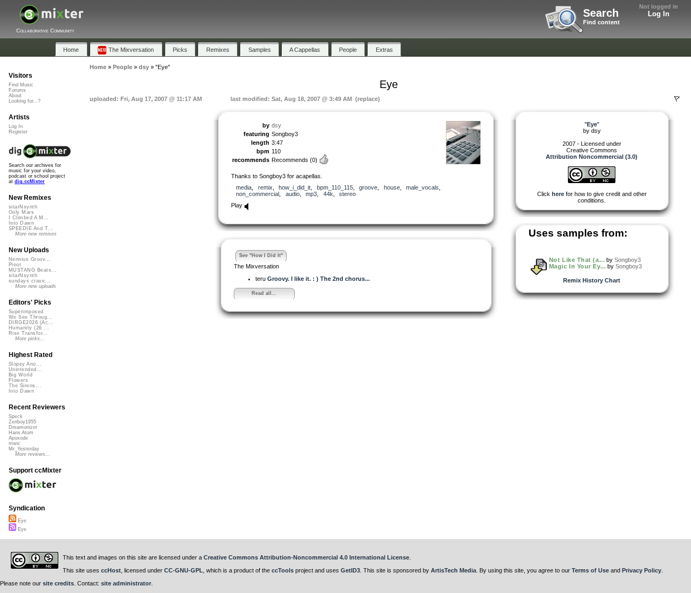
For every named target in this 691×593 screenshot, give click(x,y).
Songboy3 (627, 260)
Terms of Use (590, 570)
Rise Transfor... (28, 333)
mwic (15, 443)
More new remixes (36, 234)
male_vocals (422, 187)
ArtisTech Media (453, 570)
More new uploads (35, 286)
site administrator (126, 583)
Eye (21, 520)
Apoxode (18, 438)
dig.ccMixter (30, 181)
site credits (58, 583)
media (244, 187)
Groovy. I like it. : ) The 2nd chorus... (318, 278)
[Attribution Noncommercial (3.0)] (591, 181)
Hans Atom (21, 432)
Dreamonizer (23, 427)
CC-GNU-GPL (183, 570)
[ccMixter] (51, 20)
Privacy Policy (641, 570)
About (15, 95)
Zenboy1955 (22, 421)
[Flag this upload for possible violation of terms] (677, 99)
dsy (276, 125)
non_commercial (257, 194)
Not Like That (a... (577, 260)
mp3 (311, 194)
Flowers (18, 380)
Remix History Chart (591, 280)
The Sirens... (25, 385)
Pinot (15, 264)
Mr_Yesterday (24, 449)
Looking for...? (24, 101)
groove (368, 187)
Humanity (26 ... (29, 328)
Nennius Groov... (29, 259)
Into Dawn (21, 223)
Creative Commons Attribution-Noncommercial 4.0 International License (306, 557)
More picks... (30, 338)
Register (18, 131)
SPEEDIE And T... (31, 228)
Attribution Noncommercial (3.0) (592, 156)
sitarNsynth (23, 207)
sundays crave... (29, 281)
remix (265, 187)
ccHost (111, 570)
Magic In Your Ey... (577, 266)
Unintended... (25, 369)
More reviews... (32, 454)
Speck (16, 416)
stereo (347, 194)
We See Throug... (30, 317)
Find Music (21, 84)
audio (293, 194)
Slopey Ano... (25, 364)
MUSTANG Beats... (33, 270)
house (392, 187)
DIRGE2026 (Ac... (31, 322)
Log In (658, 14)
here (558, 194)
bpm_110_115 (335, 187)
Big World (20, 375)
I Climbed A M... (29, 217)
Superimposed (26, 311)
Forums (17, 90)
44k (328, 194)
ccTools (283, 570)
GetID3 (350, 570)
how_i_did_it (294, 187)
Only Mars (21, 212)
